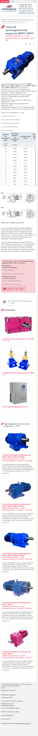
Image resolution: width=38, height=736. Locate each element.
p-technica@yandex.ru (7, 715)
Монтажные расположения (11, 119)
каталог (6, 1)
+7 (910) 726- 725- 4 (25, 7)
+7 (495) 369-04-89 (8, 270)
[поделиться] (26, 44)
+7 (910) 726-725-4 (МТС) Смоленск (13, 274)
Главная (3, 19)
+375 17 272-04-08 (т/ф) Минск (11, 281)
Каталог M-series (8, 130)
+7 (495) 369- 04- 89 (25, 5)
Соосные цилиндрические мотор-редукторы (20, 19)
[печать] (30, 44)
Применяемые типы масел (11, 123)
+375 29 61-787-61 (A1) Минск (11, 284)
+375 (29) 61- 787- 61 (25, 11)
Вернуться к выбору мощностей (12, 223)
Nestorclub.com (26, 723)
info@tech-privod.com (26, 13)
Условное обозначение (10, 127)
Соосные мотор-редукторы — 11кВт (11, 21)
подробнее (5, 473)
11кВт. (10, 98)
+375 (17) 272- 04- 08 (25, 9)
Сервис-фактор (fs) (8, 116)
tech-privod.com (6, 719)
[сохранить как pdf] (34, 44)
